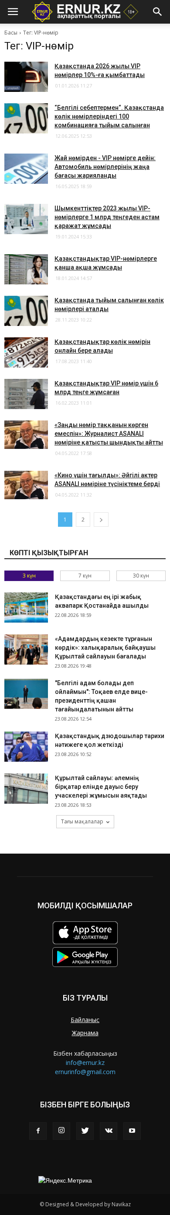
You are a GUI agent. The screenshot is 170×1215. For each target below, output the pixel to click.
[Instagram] (61, 1131)
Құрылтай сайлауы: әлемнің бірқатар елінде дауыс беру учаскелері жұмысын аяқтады (101, 786)
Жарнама (85, 1033)
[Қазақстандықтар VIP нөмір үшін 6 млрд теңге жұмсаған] (26, 394)
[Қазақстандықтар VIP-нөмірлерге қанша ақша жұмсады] (26, 269)
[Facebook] (38, 1131)
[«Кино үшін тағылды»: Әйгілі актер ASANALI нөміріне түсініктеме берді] (26, 485)
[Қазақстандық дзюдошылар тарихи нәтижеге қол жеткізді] (26, 747)
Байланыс (85, 1019)
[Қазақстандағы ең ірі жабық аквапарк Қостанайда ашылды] (26, 607)
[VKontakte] (108, 1131)
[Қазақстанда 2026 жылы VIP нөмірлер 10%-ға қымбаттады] (26, 77)
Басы (10, 32)
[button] (158, 12)
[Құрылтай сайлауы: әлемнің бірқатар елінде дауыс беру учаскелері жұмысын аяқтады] (26, 789)
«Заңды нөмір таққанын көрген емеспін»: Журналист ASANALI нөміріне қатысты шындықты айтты (108, 433)
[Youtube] (132, 1131)
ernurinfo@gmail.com (85, 1072)
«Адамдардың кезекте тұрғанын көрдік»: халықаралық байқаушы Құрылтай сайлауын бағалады (105, 647)
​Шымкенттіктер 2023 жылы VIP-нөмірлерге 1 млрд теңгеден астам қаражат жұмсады (107, 217)
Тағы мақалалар (82, 821)
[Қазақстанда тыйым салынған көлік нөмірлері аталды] (26, 311)
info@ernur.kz (85, 1062)
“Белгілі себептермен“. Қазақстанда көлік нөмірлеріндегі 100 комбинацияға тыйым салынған (109, 116)
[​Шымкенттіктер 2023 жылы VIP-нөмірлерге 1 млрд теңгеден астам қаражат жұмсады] (26, 219)
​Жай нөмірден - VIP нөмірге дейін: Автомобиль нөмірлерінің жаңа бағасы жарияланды (105, 166)
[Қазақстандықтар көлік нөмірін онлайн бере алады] (26, 352)
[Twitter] (85, 1131)
